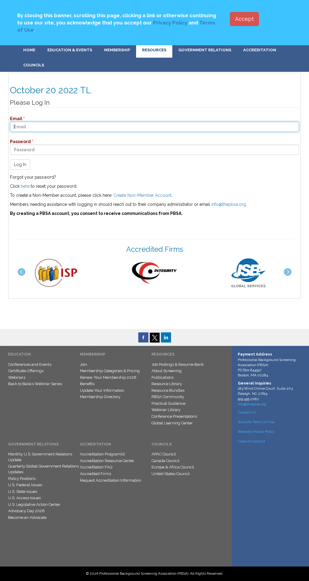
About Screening (166, 371)
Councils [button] (33, 65)
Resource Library (166, 383)
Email (14, 118)
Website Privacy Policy (256, 431)
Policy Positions (22, 478)
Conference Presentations (174, 416)
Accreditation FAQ (96, 467)
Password (18, 141)
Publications (162, 377)
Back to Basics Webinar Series (35, 383)
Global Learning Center (172, 423)
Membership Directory (100, 396)
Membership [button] (117, 50)
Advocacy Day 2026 (26, 511)
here (25, 186)
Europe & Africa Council (172, 467)
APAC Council (163, 454)
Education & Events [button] (69, 50)
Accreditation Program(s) (102, 454)
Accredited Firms (95, 473)
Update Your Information (102, 390)
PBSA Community (167, 396)
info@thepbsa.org (228, 204)
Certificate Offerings (25, 371)
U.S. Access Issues (24, 498)
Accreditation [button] (259, 50)
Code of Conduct (251, 441)
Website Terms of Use (256, 422)
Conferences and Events (29, 364)
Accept (244, 19)
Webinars (16, 377)
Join (83, 364)
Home (29, 50)
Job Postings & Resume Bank (177, 364)
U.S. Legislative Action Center (34, 504)
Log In (20, 164)
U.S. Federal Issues (25, 485)
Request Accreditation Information (110, 480)
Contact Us (247, 412)
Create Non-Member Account (142, 195)
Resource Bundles (167, 390)
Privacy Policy (170, 23)
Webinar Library (165, 409)
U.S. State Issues (22, 491)
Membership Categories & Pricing (110, 371)
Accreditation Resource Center (107, 460)
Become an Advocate (27, 517)
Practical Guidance (168, 403)
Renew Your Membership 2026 (108, 377)
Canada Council (165, 460)
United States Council (170, 473)
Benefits (87, 383)
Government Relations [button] (204, 50)
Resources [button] (154, 50)
